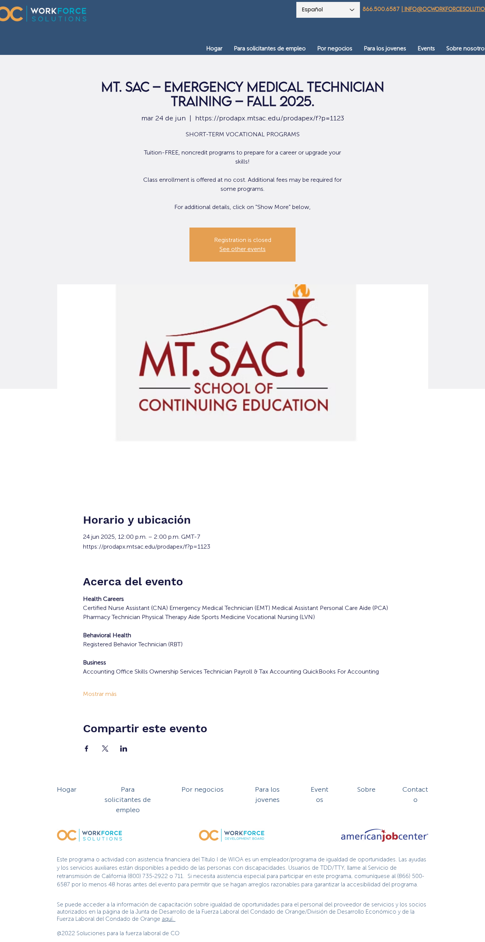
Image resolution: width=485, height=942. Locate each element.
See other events (242, 249)
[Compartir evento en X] (105, 748)
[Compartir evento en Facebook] (86, 748)
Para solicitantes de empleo (128, 799)
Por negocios (202, 789)
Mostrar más (100, 693)
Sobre (366, 789)
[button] (269, 48)
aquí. (168, 918)
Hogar (67, 789)
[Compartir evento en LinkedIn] (123, 748)
